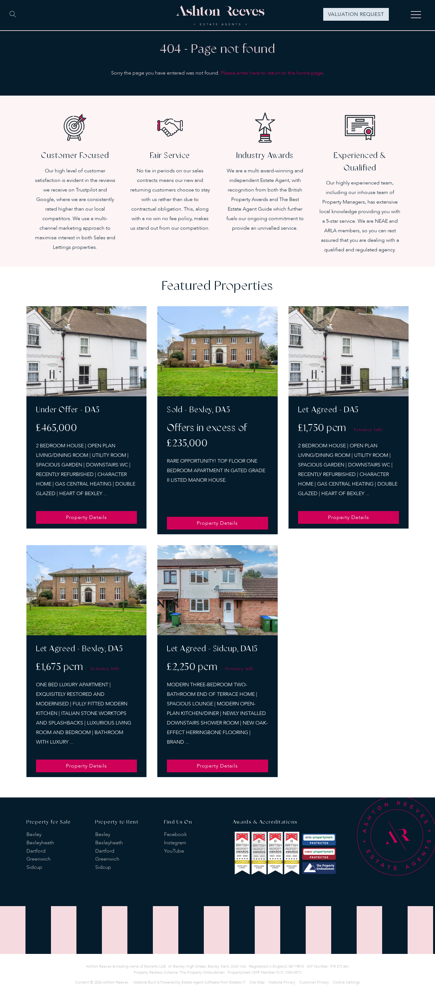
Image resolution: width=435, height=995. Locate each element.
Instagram (175, 842)
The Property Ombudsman (202, 972)
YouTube (174, 850)
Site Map (257, 982)
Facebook (175, 834)
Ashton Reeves (115, 982)
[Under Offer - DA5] (86, 351)
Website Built (144, 982)
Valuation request (356, 14)
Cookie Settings (346, 982)
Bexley (33, 834)
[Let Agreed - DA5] (349, 351)
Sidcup (34, 867)
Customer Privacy (314, 982)
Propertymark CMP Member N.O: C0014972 (264, 972)
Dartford (36, 850)
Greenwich (38, 858)
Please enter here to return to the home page (272, 72)
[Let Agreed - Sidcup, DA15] (217, 590)
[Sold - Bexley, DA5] (217, 351)
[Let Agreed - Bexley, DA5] (86, 590)
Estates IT (237, 982)
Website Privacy (282, 982)
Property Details (86, 517)
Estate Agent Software (200, 982)
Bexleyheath (40, 842)
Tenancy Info (368, 430)
